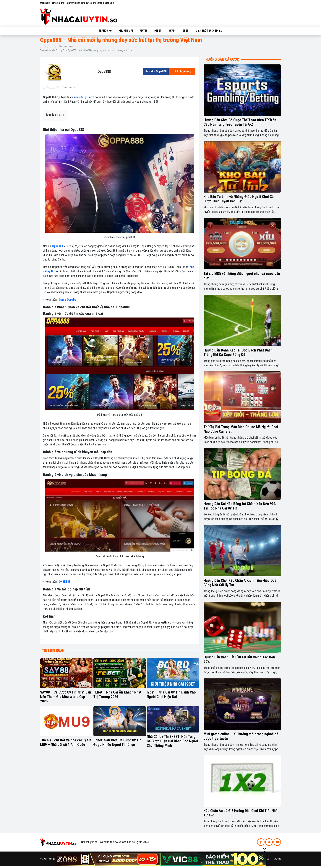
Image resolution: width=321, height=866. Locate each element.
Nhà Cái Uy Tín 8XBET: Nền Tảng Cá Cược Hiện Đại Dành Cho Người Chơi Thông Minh (172, 741)
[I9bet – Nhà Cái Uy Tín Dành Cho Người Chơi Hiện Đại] (173, 673)
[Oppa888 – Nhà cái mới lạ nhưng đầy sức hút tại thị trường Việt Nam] (54, 71)
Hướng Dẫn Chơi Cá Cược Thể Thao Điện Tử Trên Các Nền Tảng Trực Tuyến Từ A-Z (240, 122)
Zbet (185, 30)
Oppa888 (57, 246)
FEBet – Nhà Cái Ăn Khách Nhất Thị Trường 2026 (117, 694)
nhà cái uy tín (82, 97)
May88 (143, 30)
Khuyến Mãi (126, 30)
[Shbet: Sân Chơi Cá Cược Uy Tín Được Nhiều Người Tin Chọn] (119, 721)
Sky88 (172, 30)
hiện (61, 114)
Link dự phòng (182, 71)
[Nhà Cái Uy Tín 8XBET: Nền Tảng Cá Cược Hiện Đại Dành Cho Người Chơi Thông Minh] (173, 719)
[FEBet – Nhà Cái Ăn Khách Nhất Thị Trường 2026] (119, 673)
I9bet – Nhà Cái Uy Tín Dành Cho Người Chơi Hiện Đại (171, 694)
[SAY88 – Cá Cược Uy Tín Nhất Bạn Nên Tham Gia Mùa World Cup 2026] (66, 673)
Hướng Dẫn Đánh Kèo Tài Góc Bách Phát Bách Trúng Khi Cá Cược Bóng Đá (238, 352)
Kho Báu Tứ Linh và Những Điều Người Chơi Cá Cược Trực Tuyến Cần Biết (239, 198)
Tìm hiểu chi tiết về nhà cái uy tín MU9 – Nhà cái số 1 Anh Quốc (65, 742)
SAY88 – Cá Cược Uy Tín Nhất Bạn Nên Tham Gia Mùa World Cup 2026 (65, 696)
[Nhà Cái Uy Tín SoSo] (58, 842)
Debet (157, 30)
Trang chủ (45, 50)
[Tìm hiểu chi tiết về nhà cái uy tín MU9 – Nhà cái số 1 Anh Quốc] (66, 721)
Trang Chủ (105, 30)
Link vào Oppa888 (156, 71)
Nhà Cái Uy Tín (59, 50)
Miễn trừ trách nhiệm (209, 30)
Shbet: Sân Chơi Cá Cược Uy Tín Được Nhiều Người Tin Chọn (117, 742)
